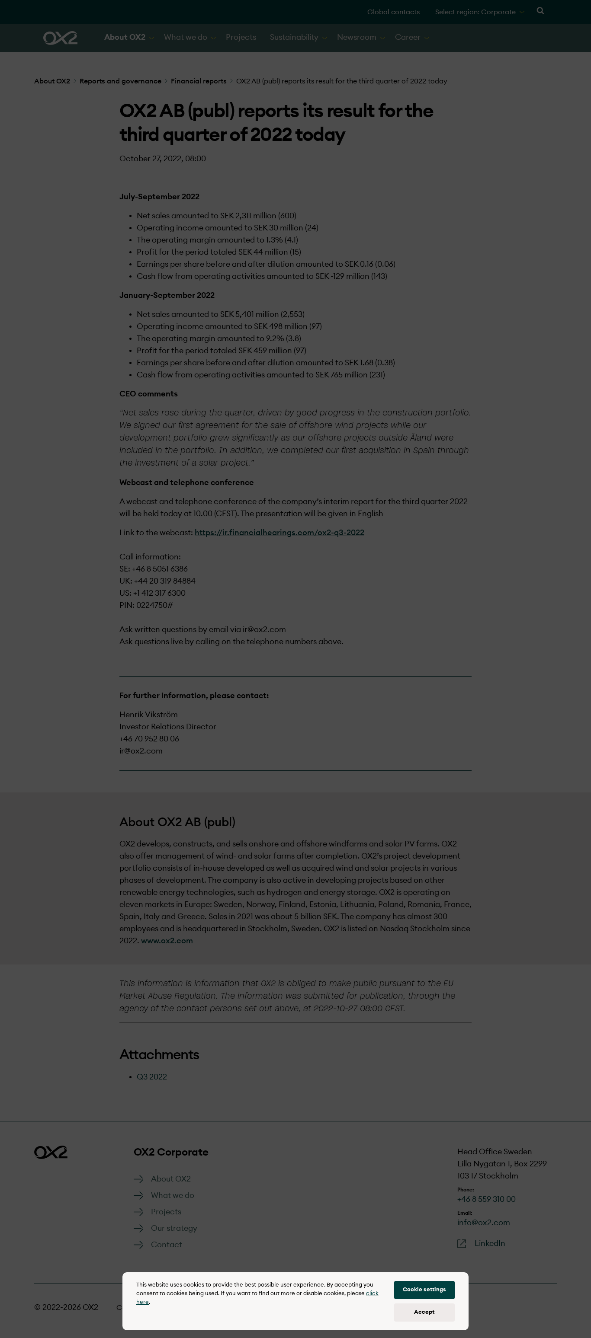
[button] (424, 1290)
